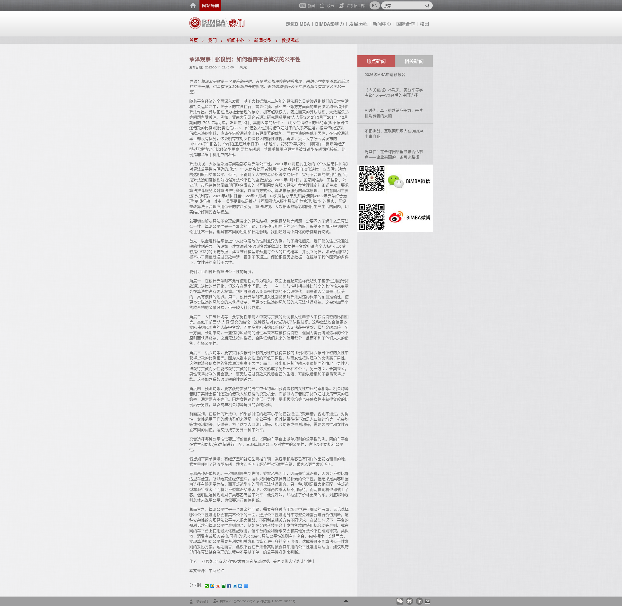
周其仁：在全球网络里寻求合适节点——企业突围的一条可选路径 (394, 154)
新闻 (311, 5)
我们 (212, 40)
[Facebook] (229, 586)
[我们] (235, 21)
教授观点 (290, 40)
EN (375, 5)
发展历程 (358, 24)
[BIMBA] (207, 22)
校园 (424, 24)
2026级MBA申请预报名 (385, 74)
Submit (427, 5)
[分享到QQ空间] (212, 586)
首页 (193, 5)
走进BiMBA (298, 24)
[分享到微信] (207, 586)
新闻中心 (382, 24)
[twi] (235, 586)
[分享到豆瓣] (224, 586)
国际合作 (405, 24)
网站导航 (210, 5)
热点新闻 (376, 61)
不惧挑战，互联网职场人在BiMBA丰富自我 (394, 133)
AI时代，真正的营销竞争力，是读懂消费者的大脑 (394, 113)
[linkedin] (240, 586)
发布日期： (197, 67)
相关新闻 (414, 61)
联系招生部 (355, 5)
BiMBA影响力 (329, 24)
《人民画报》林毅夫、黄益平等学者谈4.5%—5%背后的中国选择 (394, 92)
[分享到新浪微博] (218, 586)
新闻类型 (263, 40)
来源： (244, 67)
